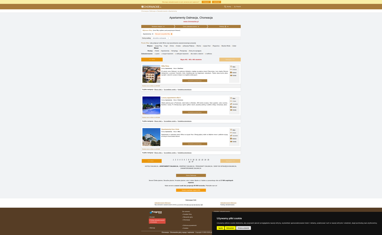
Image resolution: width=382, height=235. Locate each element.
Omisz (172, 46)
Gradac (178, 46)
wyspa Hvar (207, 46)
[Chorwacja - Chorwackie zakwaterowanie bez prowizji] (151, 6)
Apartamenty (165, 51)
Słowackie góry (188, 217)
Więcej (156, 48)
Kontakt (152, 217)
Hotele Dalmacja (151, 166)
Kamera (234, 72)
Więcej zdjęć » (158, 89)
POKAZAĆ (206, 2)
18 (201, 204)
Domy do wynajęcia (195, 51)
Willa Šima (165, 66)
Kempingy (175, 51)
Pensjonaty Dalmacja (204, 166)
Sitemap (152, 228)
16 (189, 161)
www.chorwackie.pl (191, 22)
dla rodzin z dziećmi (197, 53)
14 (205, 159)
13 (202, 159)
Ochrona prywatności (190, 225)
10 (193, 159)
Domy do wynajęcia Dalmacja (225, 166)
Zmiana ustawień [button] (243, 228)
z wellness (208, 53)
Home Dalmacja (191, 175)
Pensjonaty (183, 51)
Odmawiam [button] (230, 228)
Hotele (157, 51)
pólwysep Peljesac (188, 46)
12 (199, 159)
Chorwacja (186, 220)
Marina (199, 46)
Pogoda (234, 75)
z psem (157, 53)
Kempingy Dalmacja (186, 166)
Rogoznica (216, 46)
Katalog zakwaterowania (222, 211)
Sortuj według (146, 38)
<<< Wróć (151, 161)
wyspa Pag (158, 46)
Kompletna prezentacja (194, 81)
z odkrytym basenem (182, 53)
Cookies (185, 228)
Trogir (166, 46)
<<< (152, 59)
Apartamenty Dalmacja (168, 166)
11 (196, 159)
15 (208, 159)
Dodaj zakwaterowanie (157, 221)
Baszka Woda (226, 46)
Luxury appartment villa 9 (170, 98)
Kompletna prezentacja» (185, 89)
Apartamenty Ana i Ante (170, 129)
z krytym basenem (167, 53)
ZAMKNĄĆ (216, 2)
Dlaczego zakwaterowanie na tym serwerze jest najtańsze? (180, 1)
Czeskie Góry (187, 214)
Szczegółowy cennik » (170, 89)
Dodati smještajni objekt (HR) (191, 190)
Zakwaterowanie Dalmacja (190, 168)
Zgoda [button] (220, 228)
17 (199, 204)
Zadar (234, 46)
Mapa (234, 66)
